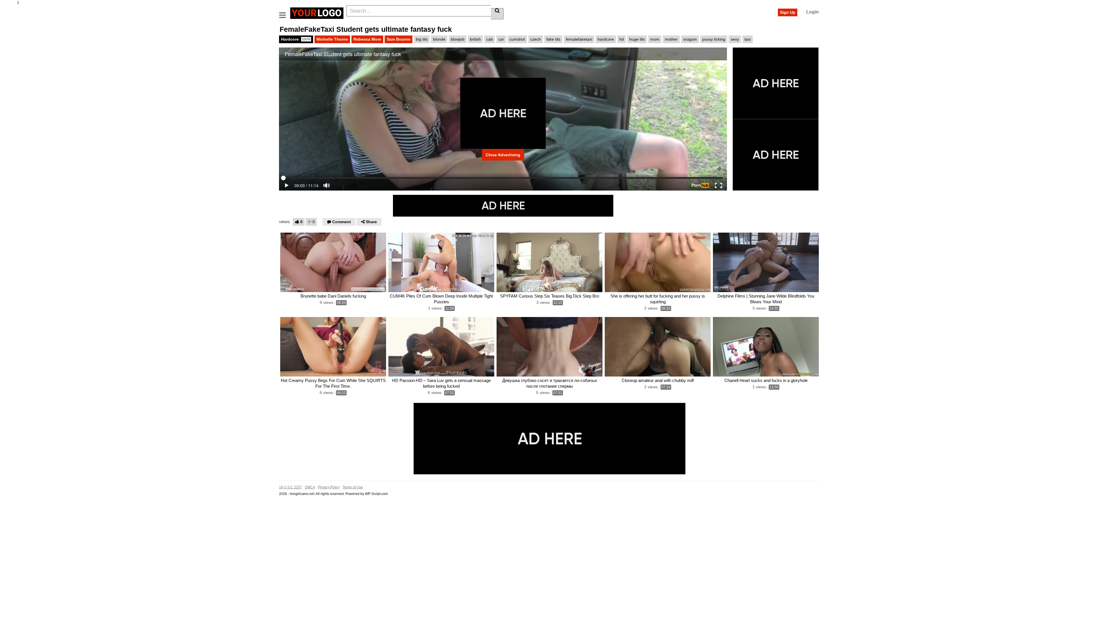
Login (812, 11)
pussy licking (713, 39)
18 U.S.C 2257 (290, 487)
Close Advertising (503, 154)
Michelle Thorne (332, 39)
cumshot (517, 39)
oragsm (690, 39)
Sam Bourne (398, 39)
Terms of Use (353, 487)
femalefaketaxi (579, 39)
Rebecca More (367, 39)
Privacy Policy (329, 487)
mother (671, 39)
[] (497, 13)
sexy (735, 39)
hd (621, 39)
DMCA (310, 487)
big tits (422, 39)
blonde (439, 39)
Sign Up (787, 12)
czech (535, 39)
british (475, 39)
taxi (747, 39)
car (501, 39)
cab (489, 39)
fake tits (553, 39)
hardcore (606, 39)
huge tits (637, 39)
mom (654, 39)
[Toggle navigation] (284, 12)
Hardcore (295, 39)
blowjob (457, 39)
